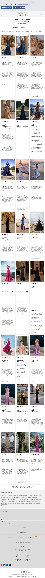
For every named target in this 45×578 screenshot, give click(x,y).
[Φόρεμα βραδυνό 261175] (8, 442)
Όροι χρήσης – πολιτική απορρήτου (18, 574)
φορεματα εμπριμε (13, 503)
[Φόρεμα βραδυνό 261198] (8, 169)
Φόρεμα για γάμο (19, 126)
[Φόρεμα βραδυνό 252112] (37, 442)
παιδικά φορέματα (11, 501)
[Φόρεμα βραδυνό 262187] (22, 45)
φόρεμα (5, 239)
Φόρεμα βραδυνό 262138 (5, 125)
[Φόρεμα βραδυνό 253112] (8, 222)
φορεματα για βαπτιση (5, 503)
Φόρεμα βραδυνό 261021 (20, 457)
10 (29, 486)
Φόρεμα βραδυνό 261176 (20, 238)
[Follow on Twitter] (22, 560)
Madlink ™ (35, 576)
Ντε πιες (12, 497)
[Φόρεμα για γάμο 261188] (37, 271)
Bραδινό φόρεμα (19, 62)
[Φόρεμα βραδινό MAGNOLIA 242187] (22, 345)
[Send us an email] (25, 560)
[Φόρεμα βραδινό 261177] (37, 169)
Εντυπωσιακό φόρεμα (35, 126)
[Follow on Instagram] (18, 560)
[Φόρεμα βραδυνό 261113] (37, 394)
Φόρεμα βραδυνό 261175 (5, 457)
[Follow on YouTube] (29, 560)
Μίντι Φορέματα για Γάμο (5, 497)
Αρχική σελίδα (18, 21)
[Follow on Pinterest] (27, 560)
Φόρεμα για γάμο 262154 (34, 60)
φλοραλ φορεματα (24, 501)
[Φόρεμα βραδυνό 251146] (22, 271)
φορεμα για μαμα (31, 501)
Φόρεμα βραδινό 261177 (34, 184)
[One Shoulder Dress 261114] (8, 271)
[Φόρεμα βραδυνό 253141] (22, 394)
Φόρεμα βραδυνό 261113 (34, 410)
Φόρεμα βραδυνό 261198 (5, 184)
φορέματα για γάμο (20, 364)
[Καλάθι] (43, 15)
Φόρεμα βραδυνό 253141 (20, 410)
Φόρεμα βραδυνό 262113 (5, 60)
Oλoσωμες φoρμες (4, 495)
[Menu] (1, 15)
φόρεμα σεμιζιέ (3, 505)
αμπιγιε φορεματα (4, 499)
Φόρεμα (32, 310)
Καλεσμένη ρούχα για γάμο (33, 495)
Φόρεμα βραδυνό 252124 (34, 361)
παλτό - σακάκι (17, 501)
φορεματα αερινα (38, 501)
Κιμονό (40, 495)
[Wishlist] (41, 15)
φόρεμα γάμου (4, 363)
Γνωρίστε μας (4, 514)
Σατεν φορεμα (17, 497)
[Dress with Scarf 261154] (22, 169)
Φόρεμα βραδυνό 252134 (5, 410)
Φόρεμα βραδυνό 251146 (20, 293)
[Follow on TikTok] (20, 560)
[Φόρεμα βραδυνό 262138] (8, 109)
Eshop (22, 576)
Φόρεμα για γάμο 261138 (34, 125)
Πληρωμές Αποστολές (29, 574)
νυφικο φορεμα (38, 499)
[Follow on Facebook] (16, 560)
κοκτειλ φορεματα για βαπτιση (22, 499)
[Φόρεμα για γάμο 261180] (37, 222)
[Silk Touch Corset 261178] (8, 345)
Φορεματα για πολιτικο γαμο (33, 497)
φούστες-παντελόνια (28, 503)
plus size (10, 495)
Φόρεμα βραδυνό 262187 (20, 60)
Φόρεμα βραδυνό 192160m (20, 125)
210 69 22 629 (22, 546)
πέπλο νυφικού (3, 501)
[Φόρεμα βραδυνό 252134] (8, 394)
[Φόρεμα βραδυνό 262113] (8, 45)
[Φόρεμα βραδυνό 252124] (37, 345)
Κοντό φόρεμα (19, 459)
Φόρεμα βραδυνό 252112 (34, 457)
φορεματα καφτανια (20, 503)
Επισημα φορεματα (24, 495)
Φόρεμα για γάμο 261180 (34, 238)
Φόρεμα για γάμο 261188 (34, 287)
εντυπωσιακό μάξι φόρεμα (37, 62)
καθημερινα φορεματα (12, 499)
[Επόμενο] (32, 487)
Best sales (3, 517)
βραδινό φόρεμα (22, 186)
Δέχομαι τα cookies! (6, 7)
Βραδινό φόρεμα (4, 62)
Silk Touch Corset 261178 (5, 361)
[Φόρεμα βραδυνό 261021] (22, 442)
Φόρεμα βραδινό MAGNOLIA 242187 (20, 361)
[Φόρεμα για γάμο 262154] (37, 45)
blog (2, 519)
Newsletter (3, 521)
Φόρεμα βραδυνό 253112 (5, 238)
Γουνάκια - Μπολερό (16, 495)
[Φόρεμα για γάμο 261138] (37, 109)
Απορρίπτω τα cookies (19, 7)
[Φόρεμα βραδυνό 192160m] (22, 109)
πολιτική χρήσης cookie (23, 4)
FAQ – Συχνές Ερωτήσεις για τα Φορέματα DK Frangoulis (13, 523)
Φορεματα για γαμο (24, 497)
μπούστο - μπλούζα (31, 499)
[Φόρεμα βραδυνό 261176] (22, 222)
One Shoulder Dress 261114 (5, 293)
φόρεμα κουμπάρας (36, 503)
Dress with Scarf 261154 (20, 184)
